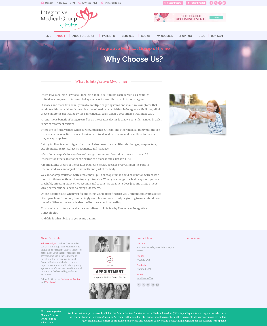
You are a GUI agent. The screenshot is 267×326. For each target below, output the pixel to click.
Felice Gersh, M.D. (50, 243)
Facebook (50, 282)
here (223, 313)
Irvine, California (113, 3)
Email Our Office (145, 278)
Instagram (66, 279)
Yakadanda (47, 322)
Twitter (76, 279)
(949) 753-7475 (89, 3)
